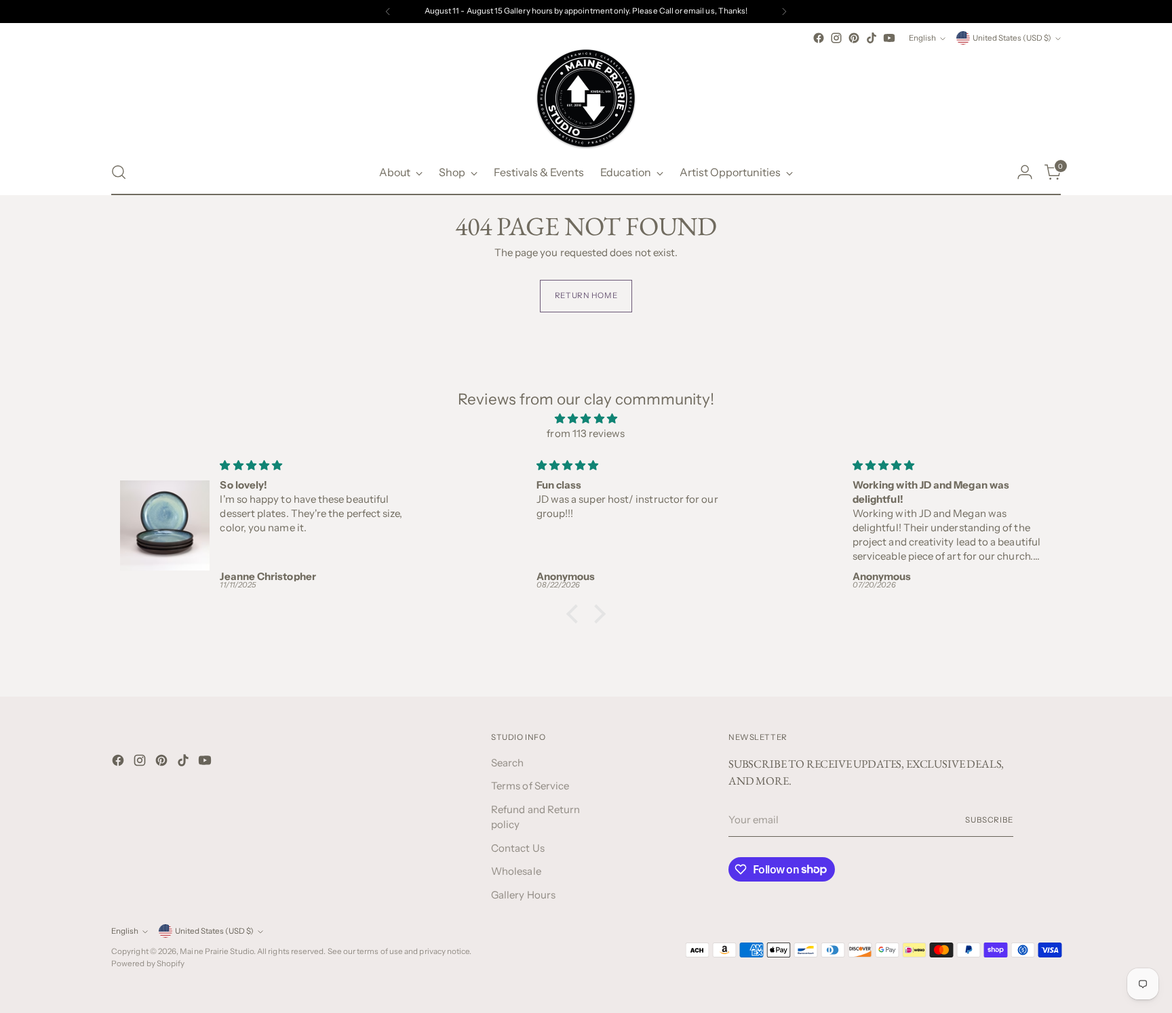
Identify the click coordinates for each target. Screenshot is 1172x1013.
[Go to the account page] (1024, 172)
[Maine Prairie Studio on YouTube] (889, 38)
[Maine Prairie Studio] (586, 98)
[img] (586, 419)
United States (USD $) (1012, 38)
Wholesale (516, 871)
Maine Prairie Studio (217, 951)
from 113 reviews (586, 433)
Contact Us (518, 848)
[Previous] (388, 11)
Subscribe (989, 820)
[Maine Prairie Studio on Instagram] (836, 38)
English (922, 38)
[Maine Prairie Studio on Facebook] (819, 38)
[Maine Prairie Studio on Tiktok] (871, 38)
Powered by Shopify (147, 963)
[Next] (784, 11)
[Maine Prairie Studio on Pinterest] (854, 38)
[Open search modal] (118, 172)
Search (507, 762)
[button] (575, 613)
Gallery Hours (523, 894)
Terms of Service (530, 785)
